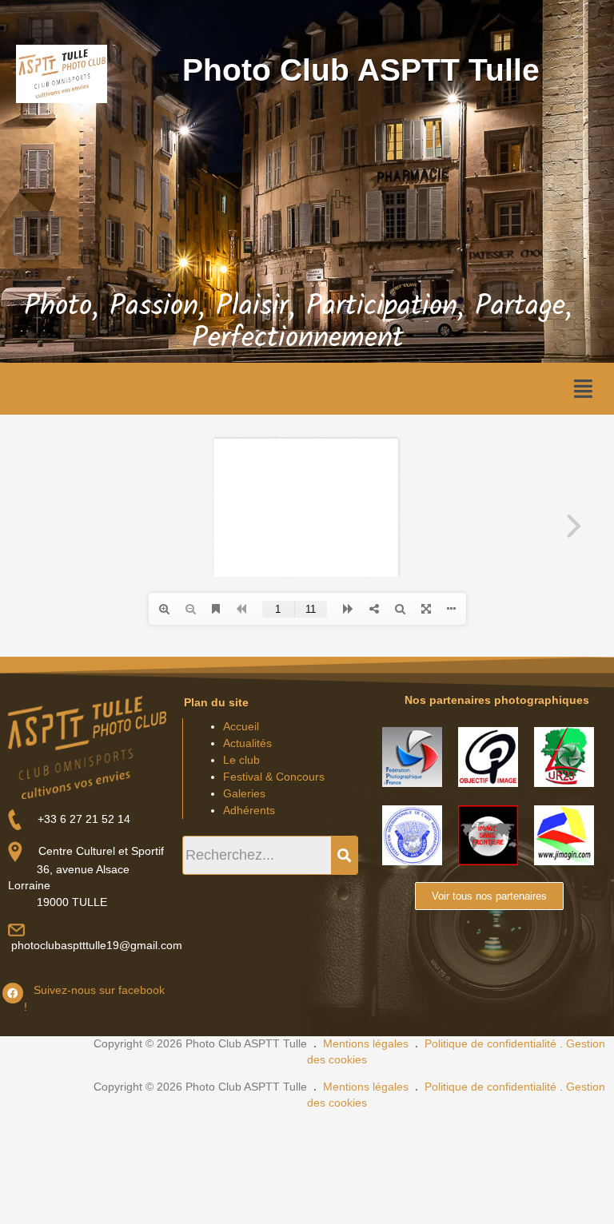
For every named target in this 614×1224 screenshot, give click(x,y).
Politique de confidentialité (490, 1044)
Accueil (241, 726)
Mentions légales (366, 1044)
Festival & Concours (274, 776)
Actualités (247, 743)
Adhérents (249, 810)
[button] (583, 389)
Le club (241, 759)
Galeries (244, 793)
